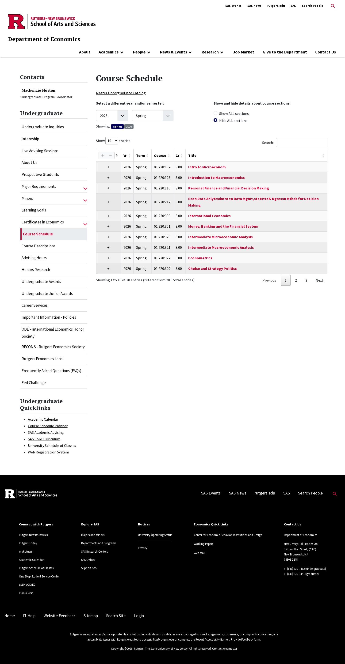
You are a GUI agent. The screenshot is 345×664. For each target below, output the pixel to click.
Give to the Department (285, 52)
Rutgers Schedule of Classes (36, 568)
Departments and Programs (98, 543)
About (84, 52)
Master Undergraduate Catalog (121, 93)
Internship (30, 138)
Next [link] (319, 280)
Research (210, 52)
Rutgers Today (28, 543)
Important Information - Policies (49, 317)
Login (139, 615)
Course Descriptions (38, 246)
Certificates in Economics (43, 222)
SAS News (254, 6)
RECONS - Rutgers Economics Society (53, 346)
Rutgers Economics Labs (42, 358)
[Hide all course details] (110, 155)
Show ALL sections (234, 113)
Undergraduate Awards (41, 281)
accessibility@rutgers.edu (158, 639)
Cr (177, 155)
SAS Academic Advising (46, 432)
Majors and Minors (92, 535)
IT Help (29, 615)
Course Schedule (38, 234)
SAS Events (233, 6)
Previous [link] (269, 280)
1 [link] (286, 280)
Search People (312, 6)
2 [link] (296, 280)
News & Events (173, 52)
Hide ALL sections (233, 120)
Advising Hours (34, 257)
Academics (109, 52)
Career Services (35, 305)
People (139, 52)
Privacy (142, 548)
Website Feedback (59, 615)
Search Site (116, 615)
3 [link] (306, 280)
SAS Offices (88, 560)
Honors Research (36, 269)
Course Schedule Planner (48, 425)
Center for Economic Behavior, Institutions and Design (228, 535)
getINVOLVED (27, 584)
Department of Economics (44, 39)
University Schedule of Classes (52, 445)
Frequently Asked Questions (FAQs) (51, 370)
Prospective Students (40, 174)
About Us (29, 162)
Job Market (243, 52)
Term (140, 155)
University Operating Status (155, 535)
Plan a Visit (26, 593)
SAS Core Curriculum (44, 439)
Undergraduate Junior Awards (47, 293)
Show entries (113, 140)
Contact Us (325, 52)
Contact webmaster (224, 648)
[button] (85, 186)
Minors (27, 198)
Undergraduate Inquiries (43, 126)
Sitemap (91, 615)
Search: (268, 142)
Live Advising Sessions (40, 150)
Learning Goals (34, 210)
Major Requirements (39, 186)
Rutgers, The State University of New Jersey (161, 648)
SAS (293, 6)
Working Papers (203, 544)
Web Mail (199, 553)
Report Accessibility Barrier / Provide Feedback (224, 639)
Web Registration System (48, 452)
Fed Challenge (34, 382)
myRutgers (25, 551)
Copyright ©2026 (121, 648)
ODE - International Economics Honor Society (53, 333)
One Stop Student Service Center (39, 576)
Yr (124, 155)
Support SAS (88, 568)
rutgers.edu (276, 6)
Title (192, 155)
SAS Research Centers (94, 551)
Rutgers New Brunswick (33, 535)
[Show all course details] (103, 155)
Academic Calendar (43, 419)
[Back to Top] (335, 652)
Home (9, 615)
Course (160, 155)
